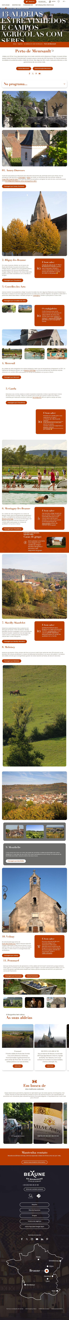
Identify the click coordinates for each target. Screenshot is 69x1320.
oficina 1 (56, 316)
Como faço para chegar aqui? (34, 1226)
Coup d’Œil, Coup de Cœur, (10, 179)
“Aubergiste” (36, 295)
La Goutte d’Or (52, 631)
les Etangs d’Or (37, 397)
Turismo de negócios (34, 1221)
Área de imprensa (34, 1210)
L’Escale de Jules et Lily (48, 265)
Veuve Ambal (46, 523)
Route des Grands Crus (8, 943)
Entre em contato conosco (34, 1189)
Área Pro (34, 1204)
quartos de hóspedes (55, 318)
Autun (28, 177)
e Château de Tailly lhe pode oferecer (51, 419)
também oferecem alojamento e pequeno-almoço (53, 426)
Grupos (34, 1215)
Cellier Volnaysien (47, 953)
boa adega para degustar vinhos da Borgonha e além (21, 181)
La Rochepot (21, 177)
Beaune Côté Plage (30, 370)
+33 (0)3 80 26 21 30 (31, 1185)
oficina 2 (44, 318)
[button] (6, 4)
